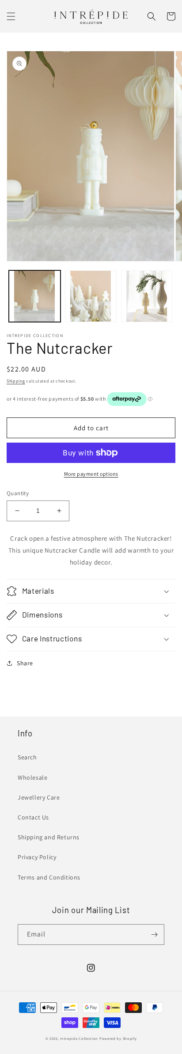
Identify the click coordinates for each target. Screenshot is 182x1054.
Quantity (18, 493)
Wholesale (32, 777)
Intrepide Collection (79, 1038)
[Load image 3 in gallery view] (147, 296)
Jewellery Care (39, 797)
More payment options (91, 473)
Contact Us (33, 817)
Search (27, 757)
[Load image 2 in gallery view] (91, 296)
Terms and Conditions (49, 877)
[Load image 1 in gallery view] (35, 296)
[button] (11, 16)
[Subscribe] (154, 934)
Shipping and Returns (49, 837)
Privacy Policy (37, 857)
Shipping (16, 381)
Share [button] (25, 663)
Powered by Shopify (118, 1038)
